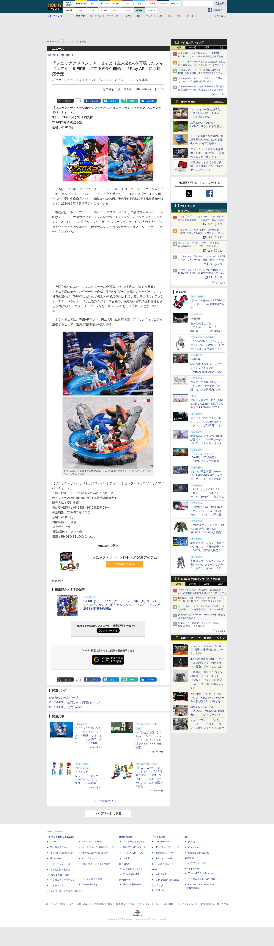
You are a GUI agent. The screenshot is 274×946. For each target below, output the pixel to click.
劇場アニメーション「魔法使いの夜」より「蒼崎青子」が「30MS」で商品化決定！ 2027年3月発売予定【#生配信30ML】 (207, 550)
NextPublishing (89, 884)
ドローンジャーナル (60, 864)
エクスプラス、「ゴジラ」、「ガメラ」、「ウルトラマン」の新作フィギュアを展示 (207, 724)
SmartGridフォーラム (92, 841)
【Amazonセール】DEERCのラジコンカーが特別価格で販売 (207, 304)
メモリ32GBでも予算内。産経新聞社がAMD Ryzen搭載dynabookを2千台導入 (206, 139)
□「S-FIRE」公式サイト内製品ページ (74, 702)
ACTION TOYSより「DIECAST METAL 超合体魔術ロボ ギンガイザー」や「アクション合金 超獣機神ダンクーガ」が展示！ (207, 714)
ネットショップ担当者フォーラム (99, 847)
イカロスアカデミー (166, 864)
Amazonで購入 (125, 564)
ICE (186, 837)
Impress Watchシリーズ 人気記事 (200, 578)
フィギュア (112, 16)
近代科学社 (124, 880)
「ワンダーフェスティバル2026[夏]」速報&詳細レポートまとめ (206, 649)
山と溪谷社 (124, 864)
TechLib (160, 890)
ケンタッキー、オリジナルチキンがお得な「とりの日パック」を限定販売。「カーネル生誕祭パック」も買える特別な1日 (201, 609)
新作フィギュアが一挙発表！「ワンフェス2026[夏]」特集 (202, 638)
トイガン (127, 16)
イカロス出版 (158, 837)
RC (139, 16)
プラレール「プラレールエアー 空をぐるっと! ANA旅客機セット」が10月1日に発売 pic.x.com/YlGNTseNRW (201, 246)
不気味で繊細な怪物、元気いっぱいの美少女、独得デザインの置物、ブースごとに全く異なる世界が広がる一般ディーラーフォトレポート (207, 666)
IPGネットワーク (193, 868)
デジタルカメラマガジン (62, 880)
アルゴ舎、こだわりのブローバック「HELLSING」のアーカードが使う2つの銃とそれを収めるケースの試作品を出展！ (207, 701)
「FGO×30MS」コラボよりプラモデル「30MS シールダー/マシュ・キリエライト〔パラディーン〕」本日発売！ (207, 349)
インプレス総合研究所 (61, 853)
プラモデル (95, 16)
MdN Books (161, 874)
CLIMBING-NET (131, 874)
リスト (78, 101)
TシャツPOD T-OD (133, 853)
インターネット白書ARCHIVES (66, 891)
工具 (169, 16)
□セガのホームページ (63, 697)
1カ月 (220, 47)
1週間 (206, 47)
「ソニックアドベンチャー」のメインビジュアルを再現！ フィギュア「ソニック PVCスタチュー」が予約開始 (88, 736)
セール (190, 16)
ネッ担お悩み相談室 (60, 869)
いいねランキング (213, 210)
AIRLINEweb (162, 841)
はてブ (113, 101)
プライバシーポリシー (149, 904)
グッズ (149, 16)
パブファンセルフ (197, 863)
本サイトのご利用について (59, 904)
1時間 (178, 47)
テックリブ (157, 885)
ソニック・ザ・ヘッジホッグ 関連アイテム (124, 557)
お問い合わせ (83, 904)
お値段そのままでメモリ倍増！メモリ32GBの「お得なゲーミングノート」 (206, 166)
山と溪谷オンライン (133, 868)
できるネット (57, 885)
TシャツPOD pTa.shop (200, 873)
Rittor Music (125, 837)
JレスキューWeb (164, 858)
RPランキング (185, 210)
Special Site (187, 101)
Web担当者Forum (59, 847)
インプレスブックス (92, 879)
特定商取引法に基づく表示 (214, 904)
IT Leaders (55, 858)
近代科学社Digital (132, 884)
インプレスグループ (187, 904)
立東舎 (126, 858)
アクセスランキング (192, 42)
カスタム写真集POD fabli (201, 879)
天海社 (191, 841)
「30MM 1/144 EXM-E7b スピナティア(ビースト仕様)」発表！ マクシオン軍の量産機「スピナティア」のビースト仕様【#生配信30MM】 (207, 515)
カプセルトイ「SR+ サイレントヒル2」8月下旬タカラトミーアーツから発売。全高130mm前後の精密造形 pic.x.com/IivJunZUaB (202, 259)
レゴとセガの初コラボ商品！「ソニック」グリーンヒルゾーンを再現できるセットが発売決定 (149, 740)
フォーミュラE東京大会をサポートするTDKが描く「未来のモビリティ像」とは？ (207, 153)
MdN (154, 869)
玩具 (160, 16)
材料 (179, 16)
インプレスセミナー (92, 858)
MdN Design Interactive (167, 880)
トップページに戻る (108, 813)
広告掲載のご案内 (103, 904)
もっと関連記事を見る (106, 801)
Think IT (54, 841)
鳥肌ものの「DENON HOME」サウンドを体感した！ (206, 126)
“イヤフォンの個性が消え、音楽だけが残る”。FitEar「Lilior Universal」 (206, 113)
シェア (95, 101)
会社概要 (168, 904)
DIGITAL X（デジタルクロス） (97, 864)
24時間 (192, 47)
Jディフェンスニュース (167, 847)
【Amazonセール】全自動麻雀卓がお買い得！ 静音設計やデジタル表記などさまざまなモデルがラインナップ (202, 89)
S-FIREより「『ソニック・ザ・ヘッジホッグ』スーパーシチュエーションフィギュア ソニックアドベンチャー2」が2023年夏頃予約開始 (122, 605)
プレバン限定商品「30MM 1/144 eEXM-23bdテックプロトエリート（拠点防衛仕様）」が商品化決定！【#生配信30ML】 (206, 479)
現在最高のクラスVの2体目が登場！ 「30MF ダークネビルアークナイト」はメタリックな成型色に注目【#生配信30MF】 (207, 443)
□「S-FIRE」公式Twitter (65, 707)
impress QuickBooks (198, 853)
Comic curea (194, 847)
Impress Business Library (95, 853)
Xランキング (187, 205)
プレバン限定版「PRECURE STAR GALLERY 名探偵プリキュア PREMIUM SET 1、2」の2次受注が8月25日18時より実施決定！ (207, 407)
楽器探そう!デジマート (134, 847)
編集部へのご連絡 (125, 904)
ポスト (68, 101)
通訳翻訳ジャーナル (166, 853)
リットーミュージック (134, 841)
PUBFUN (189, 858)
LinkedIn (151, 101)
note (132, 101)
